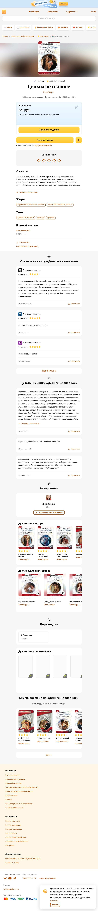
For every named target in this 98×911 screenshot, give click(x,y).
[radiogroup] (49, 160)
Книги (9, 27)
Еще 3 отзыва (49, 371)
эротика (40, 218)
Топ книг (79, 27)
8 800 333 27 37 (29, 878)
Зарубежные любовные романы (30, 205)
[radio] (39, 160)
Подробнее (54, 901)
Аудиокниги (24, 27)
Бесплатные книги (45, 27)
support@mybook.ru (47, 878)
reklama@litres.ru (11, 889)
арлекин (50, 218)
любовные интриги (25, 218)
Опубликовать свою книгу (27, 246)
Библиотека (53, 12)
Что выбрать (34, 12)
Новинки (64, 27)
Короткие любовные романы (60, 205)
